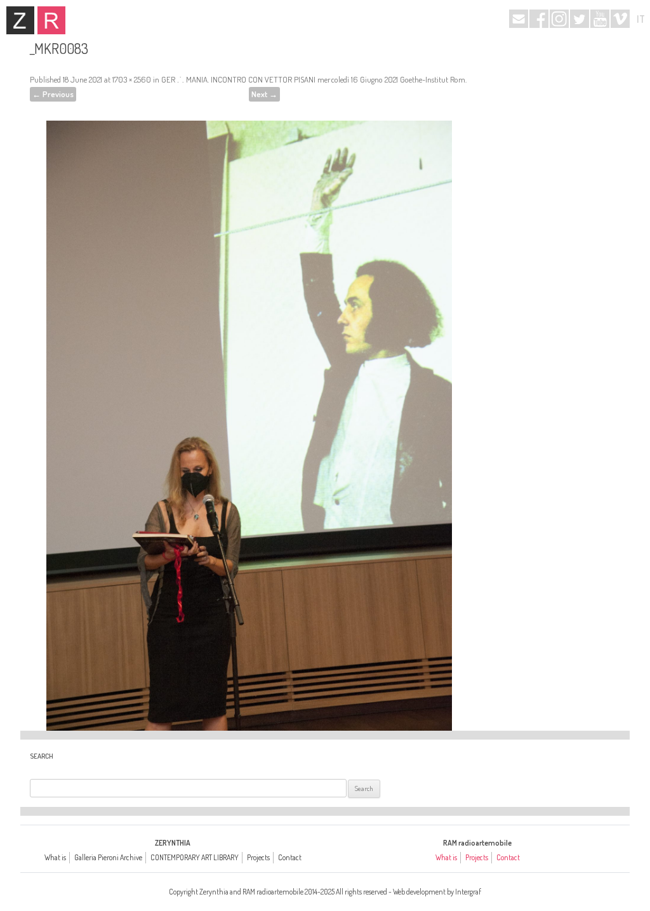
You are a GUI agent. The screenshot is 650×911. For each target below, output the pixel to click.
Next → (264, 94)
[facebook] (538, 19)
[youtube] (599, 19)
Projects (258, 857)
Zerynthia (20, 20)
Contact (290, 857)
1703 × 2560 (131, 79)
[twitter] (579, 19)
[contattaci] (518, 19)
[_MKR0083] (249, 408)
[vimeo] (620, 19)
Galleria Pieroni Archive (108, 857)
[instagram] (559, 19)
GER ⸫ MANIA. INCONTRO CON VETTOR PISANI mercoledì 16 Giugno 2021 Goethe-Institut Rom (313, 79)
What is (55, 857)
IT (641, 19)
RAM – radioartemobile (51, 20)
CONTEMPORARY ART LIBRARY (194, 857)
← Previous (53, 94)
